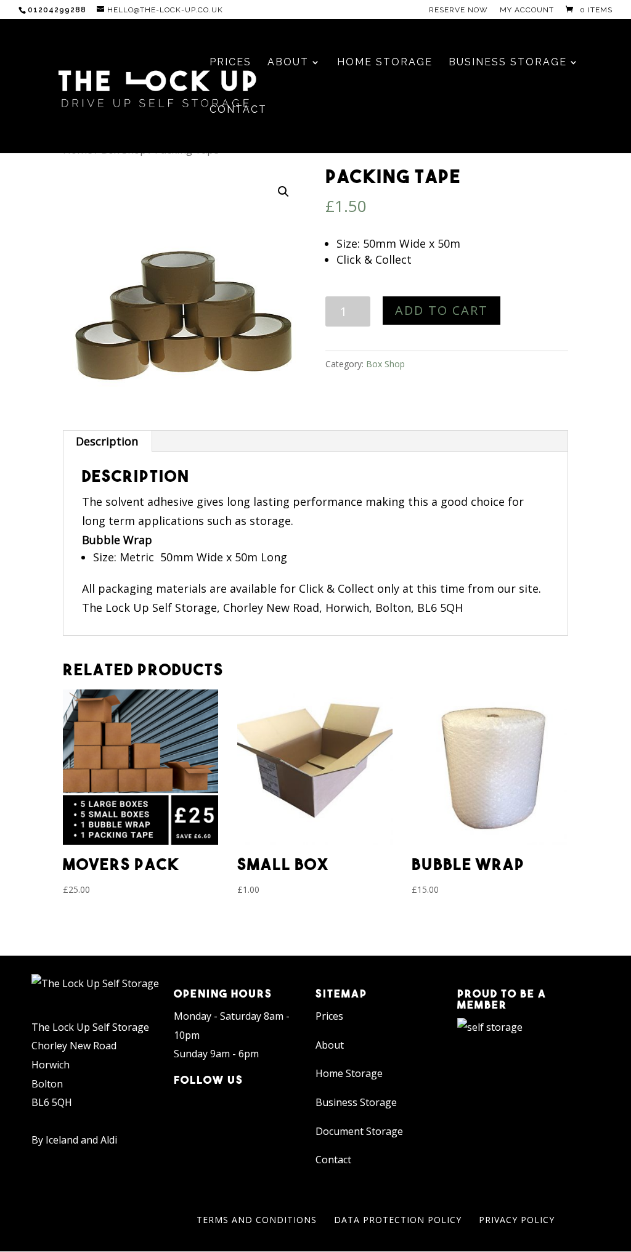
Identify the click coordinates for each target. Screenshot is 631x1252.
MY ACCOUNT (527, 10)
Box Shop (385, 364)
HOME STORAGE (385, 63)
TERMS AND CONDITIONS (257, 1220)
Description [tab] (107, 441)
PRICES (230, 63)
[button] (283, 192)
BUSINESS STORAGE (508, 63)
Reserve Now (458, 10)
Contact (333, 1159)
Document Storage (359, 1131)
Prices (329, 1016)
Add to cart (441, 310)
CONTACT (238, 110)
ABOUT (288, 63)
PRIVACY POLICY (517, 1220)
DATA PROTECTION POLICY (398, 1220)
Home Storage (349, 1073)
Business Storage (356, 1102)
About (330, 1045)
